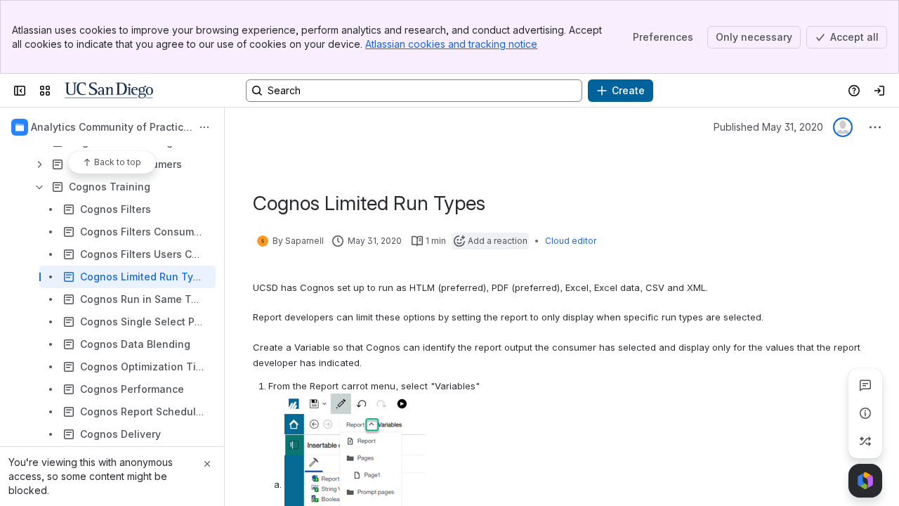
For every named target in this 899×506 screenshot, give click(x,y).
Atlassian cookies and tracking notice (451, 44)
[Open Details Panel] (865, 413)
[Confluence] (109, 90)
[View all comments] (865, 385)
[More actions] (204, 127)
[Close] (207, 463)
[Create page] (865, 441)
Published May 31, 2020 (768, 127)
